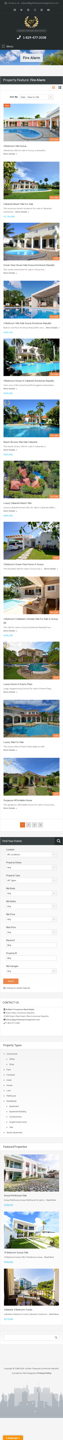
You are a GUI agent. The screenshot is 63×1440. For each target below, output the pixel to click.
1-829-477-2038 (34, 37)
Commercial (12, 1054)
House (9, 1085)
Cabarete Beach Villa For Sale (18, 204)
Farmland (11, 1075)
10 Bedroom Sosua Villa (16, 1252)
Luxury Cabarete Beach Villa (17, 503)
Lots (9, 1090)
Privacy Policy (44, 1373)
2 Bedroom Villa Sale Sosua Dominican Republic (28, 323)
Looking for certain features (17, 988)
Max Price (11, 927)
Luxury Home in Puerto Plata (18, 684)
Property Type (13, 875)
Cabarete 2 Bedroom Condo (18, 1309)
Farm (9, 1069)
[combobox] (36, 97)
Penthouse (11, 1096)
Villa (11, 1127)
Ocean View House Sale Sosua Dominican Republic (29, 265)
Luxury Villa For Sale (14, 742)
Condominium (15, 1117)
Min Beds (10, 888)
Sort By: (14, 96)
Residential (11, 1101)
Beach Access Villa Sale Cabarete (20, 442)
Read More (51, 1200)
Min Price (10, 914)
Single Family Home (18, 1122)
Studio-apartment (14, 1132)
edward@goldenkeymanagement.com (40, 3)
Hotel (9, 1080)
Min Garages (12, 966)
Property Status (14, 862)
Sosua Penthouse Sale (15, 1195)
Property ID (11, 953)
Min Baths (11, 901)
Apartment (14, 1106)
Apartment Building (17, 1111)
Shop (11, 1064)
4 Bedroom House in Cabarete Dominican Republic (29, 380)
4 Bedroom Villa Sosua (15, 146)
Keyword (10, 940)
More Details (10, 153)
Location (10, 849)
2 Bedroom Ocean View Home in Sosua (23, 564)
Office (12, 1059)
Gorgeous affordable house (18, 800)
